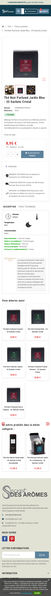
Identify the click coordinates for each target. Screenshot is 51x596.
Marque (7, 108)
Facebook (4, 538)
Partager (12, 167)
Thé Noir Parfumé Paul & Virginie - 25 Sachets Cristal (13, 408)
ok (43, 555)
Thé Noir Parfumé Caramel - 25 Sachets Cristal (13, 330)
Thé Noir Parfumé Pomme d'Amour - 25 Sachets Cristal (37, 369)
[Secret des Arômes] (9, 11)
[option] (13, 451)
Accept (37, 593)
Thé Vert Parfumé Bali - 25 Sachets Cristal (38, 330)
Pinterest (12, 538)
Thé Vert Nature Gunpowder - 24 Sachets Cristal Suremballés (13, 460)
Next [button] (48, 424)
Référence (8, 111)
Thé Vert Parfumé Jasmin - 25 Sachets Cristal (13, 368)
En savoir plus (26, 593)
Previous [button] (3, 424)
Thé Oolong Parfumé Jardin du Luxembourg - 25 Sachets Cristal (37, 460)
